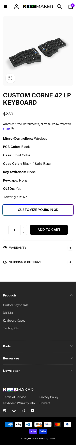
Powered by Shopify (47, 439)
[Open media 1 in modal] (38, 51)
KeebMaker (33, 439)
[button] (5, 6)
